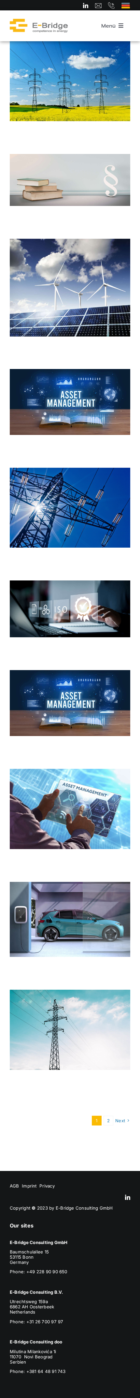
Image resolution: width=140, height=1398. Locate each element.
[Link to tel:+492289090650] (111, 5)
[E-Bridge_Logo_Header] (39, 21)
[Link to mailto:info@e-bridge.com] (98, 5)
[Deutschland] (125, 5)
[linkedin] (85, 5)
